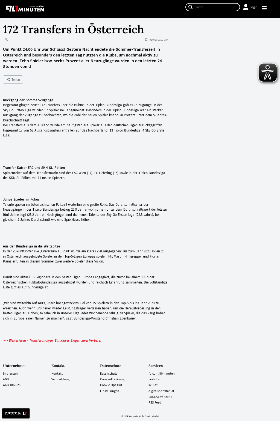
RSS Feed (154, 402)
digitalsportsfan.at (161, 391)
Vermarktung (60, 379)
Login (254, 7)
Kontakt (57, 373)
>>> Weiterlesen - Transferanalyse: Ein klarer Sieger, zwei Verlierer (52, 340)
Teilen (15, 79)
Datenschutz (108, 373)
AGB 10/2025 (12, 385)
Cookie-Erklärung (112, 379)
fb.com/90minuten (161, 373)
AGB (6, 379)
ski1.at (153, 385)
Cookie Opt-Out (111, 385)
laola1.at (154, 379)
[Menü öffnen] (267, 9)
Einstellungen (109, 391)
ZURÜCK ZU (13, 413)
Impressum (11, 373)
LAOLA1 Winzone (160, 397)
